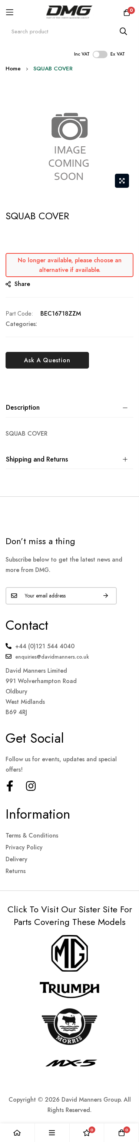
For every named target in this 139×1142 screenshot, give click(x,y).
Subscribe (105, 596)
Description (23, 407)
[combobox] (69, 31)
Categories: (21, 324)
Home (13, 68)
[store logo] (69, 12)
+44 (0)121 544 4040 (45, 646)
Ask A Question (47, 360)
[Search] (123, 31)
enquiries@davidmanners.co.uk (52, 656)
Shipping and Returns (37, 459)
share (22, 284)
